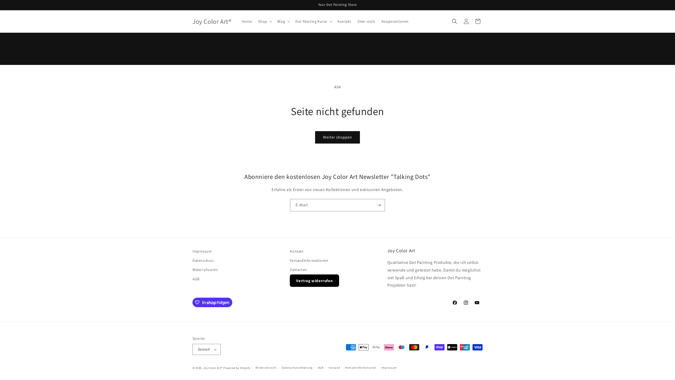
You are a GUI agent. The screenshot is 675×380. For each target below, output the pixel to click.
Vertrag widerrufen (314, 280)
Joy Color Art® (213, 368)
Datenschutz (203, 260)
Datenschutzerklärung (297, 367)
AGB (196, 279)
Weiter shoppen (337, 137)
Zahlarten (298, 269)
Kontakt (296, 251)
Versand (334, 367)
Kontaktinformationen (360, 367)
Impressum (202, 251)
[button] (264, 21)
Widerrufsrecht (205, 269)
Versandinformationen (309, 260)
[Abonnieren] (379, 205)
